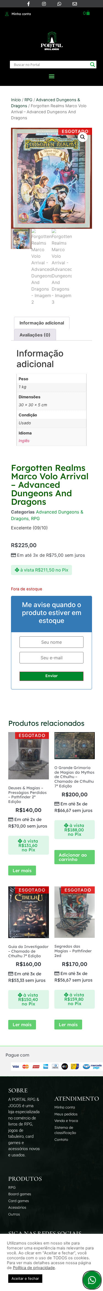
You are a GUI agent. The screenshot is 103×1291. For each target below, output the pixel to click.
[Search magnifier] (92, 64)
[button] (51, 75)
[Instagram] (44, 4)
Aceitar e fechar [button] (25, 1278)
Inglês (24, 440)
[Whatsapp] (59, 4)
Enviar (51, 675)
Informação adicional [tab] (42, 323)
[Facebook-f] (28, 4)
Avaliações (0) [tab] (35, 335)
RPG (28, 99)
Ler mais (22, 870)
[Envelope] (75, 4)
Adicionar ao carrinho (73, 857)
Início (16, 99)
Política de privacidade (34, 1267)
